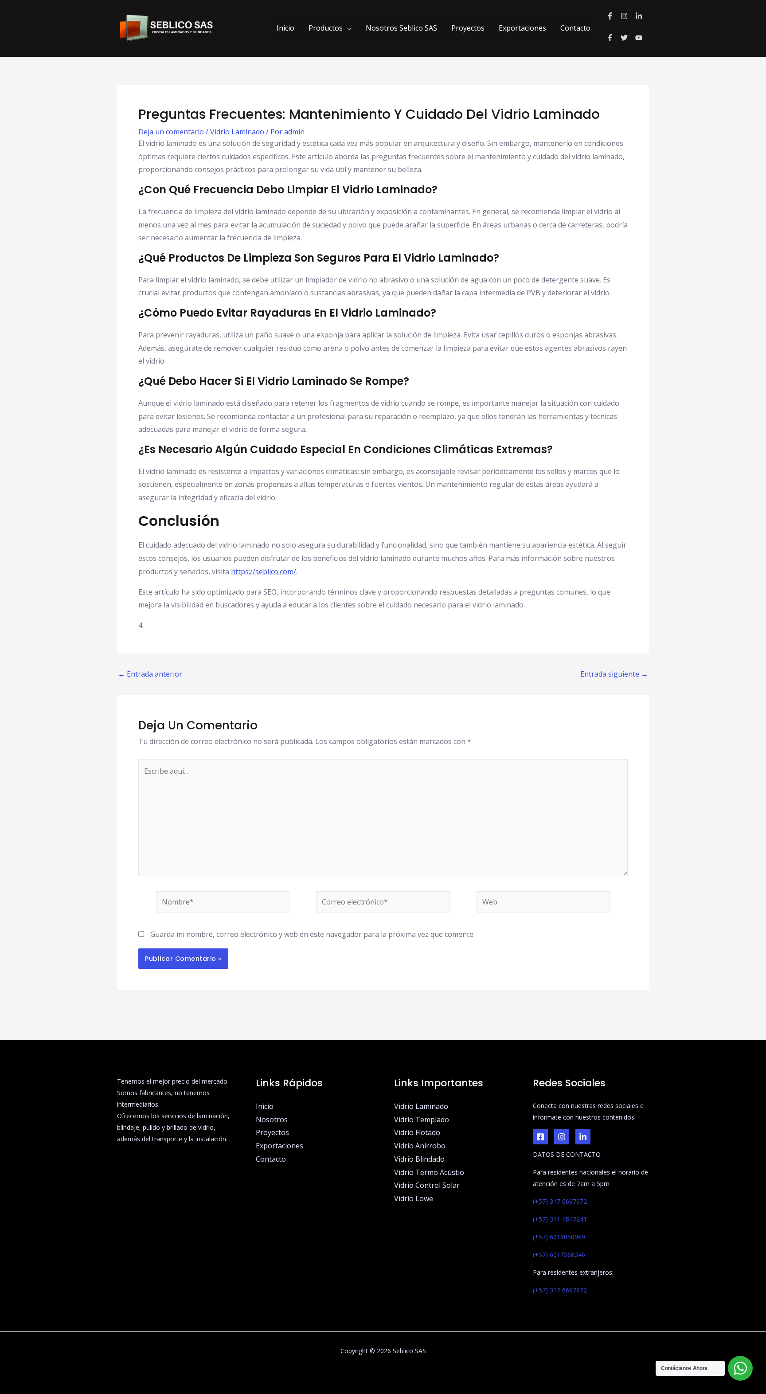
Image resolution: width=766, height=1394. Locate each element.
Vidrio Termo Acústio (429, 1172)
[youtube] (640, 37)
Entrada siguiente (614, 673)
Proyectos (468, 28)
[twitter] (628, 37)
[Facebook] (540, 1136)
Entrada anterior (150, 673)
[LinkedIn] (582, 1136)
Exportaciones (522, 28)
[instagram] (628, 16)
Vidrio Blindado (419, 1159)
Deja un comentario (171, 132)
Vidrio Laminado (237, 132)
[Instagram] (561, 1136)
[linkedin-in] (640, 16)
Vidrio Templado (421, 1119)
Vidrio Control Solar (427, 1185)
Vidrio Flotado (417, 1132)
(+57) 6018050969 (559, 1237)
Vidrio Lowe (413, 1198)
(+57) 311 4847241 (560, 1219)
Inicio (285, 28)
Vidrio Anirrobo (420, 1146)
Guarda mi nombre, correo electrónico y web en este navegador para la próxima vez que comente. (312, 934)
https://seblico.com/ (263, 571)
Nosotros (272, 1119)
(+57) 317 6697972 (560, 1201)
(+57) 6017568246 (559, 1254)
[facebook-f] (613, 16)
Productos (326, 28)
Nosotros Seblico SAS (401, 28)
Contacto (575, 28)
